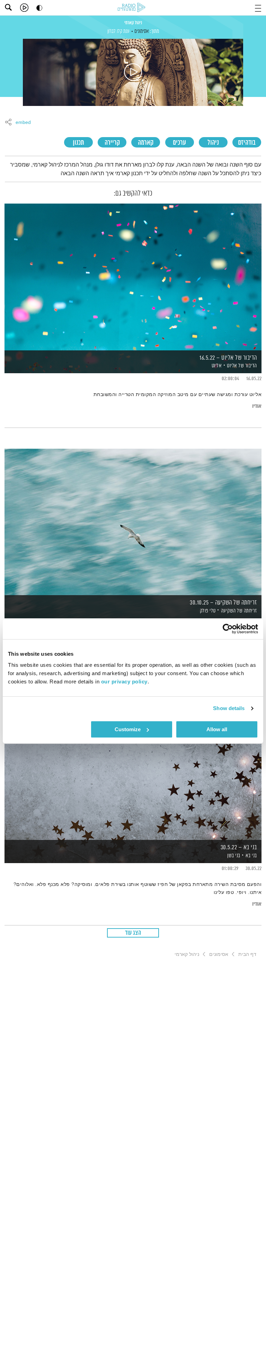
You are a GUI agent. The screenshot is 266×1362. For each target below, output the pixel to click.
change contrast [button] (39, 8)
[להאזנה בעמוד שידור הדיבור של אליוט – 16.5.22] (133, 276)
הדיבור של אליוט (242, 366)
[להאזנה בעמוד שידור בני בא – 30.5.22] (133, 766)
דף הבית (247, 954)
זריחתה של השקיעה (239, 611)
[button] (258, 7)
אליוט (216, 366)
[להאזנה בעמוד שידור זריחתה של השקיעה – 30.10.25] (133, 521)
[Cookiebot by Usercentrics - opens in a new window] (227, 629)
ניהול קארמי (133, 23)
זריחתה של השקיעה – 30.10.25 (223, 602)
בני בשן (233, 856)
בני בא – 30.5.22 (239, 847)
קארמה (145, 143)
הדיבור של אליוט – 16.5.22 (228, 358)
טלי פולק (207, 611)
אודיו (256, 406)
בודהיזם (247, 143)
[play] (24, 7)
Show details (229, 708)
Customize (128, 729)
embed (23, 122)
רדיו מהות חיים (132, 8)
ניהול (213, 143)
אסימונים (141, 31)
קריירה (112, 143)
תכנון (78, 143)
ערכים (179, 143)
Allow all (216, 729)
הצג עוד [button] (133, 933)
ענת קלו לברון (118, 31)
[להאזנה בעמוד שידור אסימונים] (133, 72)
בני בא (251, 856)
